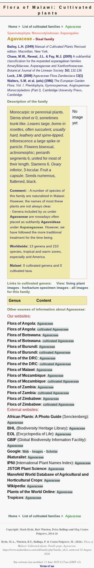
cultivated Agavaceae (52, 329)
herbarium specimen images (45, 288)
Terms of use (47, 566)
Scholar (52, 451)
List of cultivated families (41, 26)
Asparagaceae (31, 227)
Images (37, 451)
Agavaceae (45, 323)
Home (12, 26)
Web (25, 451)
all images (80, 288)
